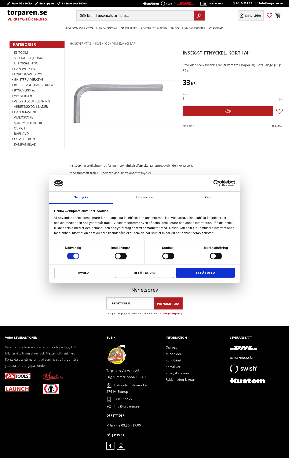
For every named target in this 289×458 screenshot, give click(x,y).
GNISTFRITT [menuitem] (129, 28)
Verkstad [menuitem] (216, 28)
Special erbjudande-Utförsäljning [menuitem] (30, 60)
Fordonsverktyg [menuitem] (79, 28)
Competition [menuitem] (24, 139)
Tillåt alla (205, 273)
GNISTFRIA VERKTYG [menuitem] (28, 79)
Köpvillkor (173, 367)
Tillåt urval (144, 273)
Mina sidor (173, 354)
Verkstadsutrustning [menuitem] (32, 101)
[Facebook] (110, 445)
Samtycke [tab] (81, 197)
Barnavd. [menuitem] (22, 133)
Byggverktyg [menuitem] (25, 90)
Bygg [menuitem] (175, 28)
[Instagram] (121, 445)
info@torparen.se (271, 3)
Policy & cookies (177, 373)
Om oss (171, 347)
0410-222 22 (244, 3)
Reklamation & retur (180, 379)
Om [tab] (208, 197)
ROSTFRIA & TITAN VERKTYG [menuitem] (34, 85)
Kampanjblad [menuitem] (25, 144)
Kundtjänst (173, 360)
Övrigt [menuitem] (19, 128)
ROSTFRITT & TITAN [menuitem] (154, 28)
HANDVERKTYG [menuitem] (106, 28)
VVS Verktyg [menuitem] (23, 96)
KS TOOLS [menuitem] (21, 52)
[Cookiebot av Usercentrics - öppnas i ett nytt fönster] (216, 183)
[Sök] (199, 15)
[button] (269, 15)
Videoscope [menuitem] (23, 117)
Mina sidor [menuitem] (253, 16)
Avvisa (83, 273)
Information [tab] (144, 197)
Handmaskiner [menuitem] (194, 28)
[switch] (121, 256)
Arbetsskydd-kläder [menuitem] (31, 106)
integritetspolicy (172, 313)
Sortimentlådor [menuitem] (28, 123)
